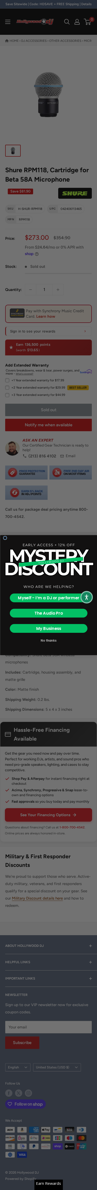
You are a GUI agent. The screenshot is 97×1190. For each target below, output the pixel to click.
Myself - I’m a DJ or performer (48, 598)
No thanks (48, 640)
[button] (86, 597)
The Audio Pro (48, 613)
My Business (48, 628)
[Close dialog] (4, 537)
